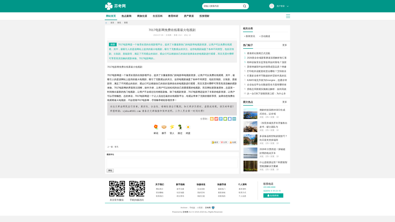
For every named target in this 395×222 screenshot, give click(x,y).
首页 (106, 23)
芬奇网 (120, 6)
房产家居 (189, 16)
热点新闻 (126, 16)
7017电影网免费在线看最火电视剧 (124, 67)
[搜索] (246, 6)
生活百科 (158, 16)
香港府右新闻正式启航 (258, 53)
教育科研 (173, 16)
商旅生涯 (142, 16)
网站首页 (111, 16)
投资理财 (204, 16)
